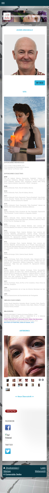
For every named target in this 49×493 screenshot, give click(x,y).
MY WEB (39, 83)
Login (43, 468)
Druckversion (11, 468)
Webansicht (40, 471)
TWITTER (9, 445)
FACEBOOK (9, 421)
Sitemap (7, 471)
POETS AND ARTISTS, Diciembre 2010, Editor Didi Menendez (23, 319)
